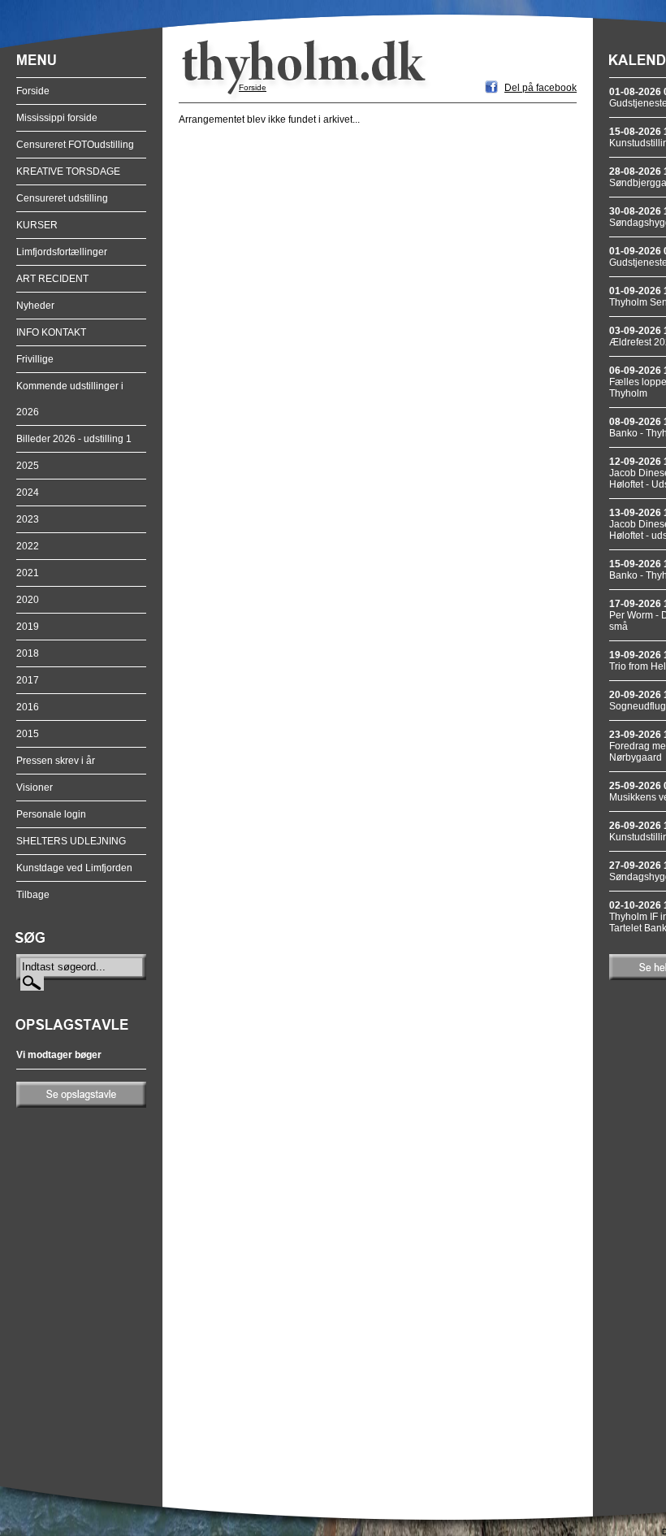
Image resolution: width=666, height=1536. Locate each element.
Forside (33, 91)
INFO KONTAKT (51, 332)
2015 (27, 734)
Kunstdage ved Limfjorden (74, 868)
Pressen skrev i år (55, 760)
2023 (27, 519)
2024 (27, 492)
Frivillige (35, 359)
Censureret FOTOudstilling (75, 144)
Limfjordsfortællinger (61, 252)
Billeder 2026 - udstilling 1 (74, 439)
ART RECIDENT (52, 278)
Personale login (51, 814)
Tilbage (33, 894)
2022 (27, 546)
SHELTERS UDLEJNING (71, 841)
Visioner (34, 787)
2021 (27, 573)
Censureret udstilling (62, 198)
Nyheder (35, 305)
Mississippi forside (56, 118)
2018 (27, 653)
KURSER (37, 225)
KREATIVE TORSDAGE (68, 171)
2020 (27, 599)
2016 (27, 707)
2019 (27, 626)
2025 (27, 465)
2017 (27, 680)
